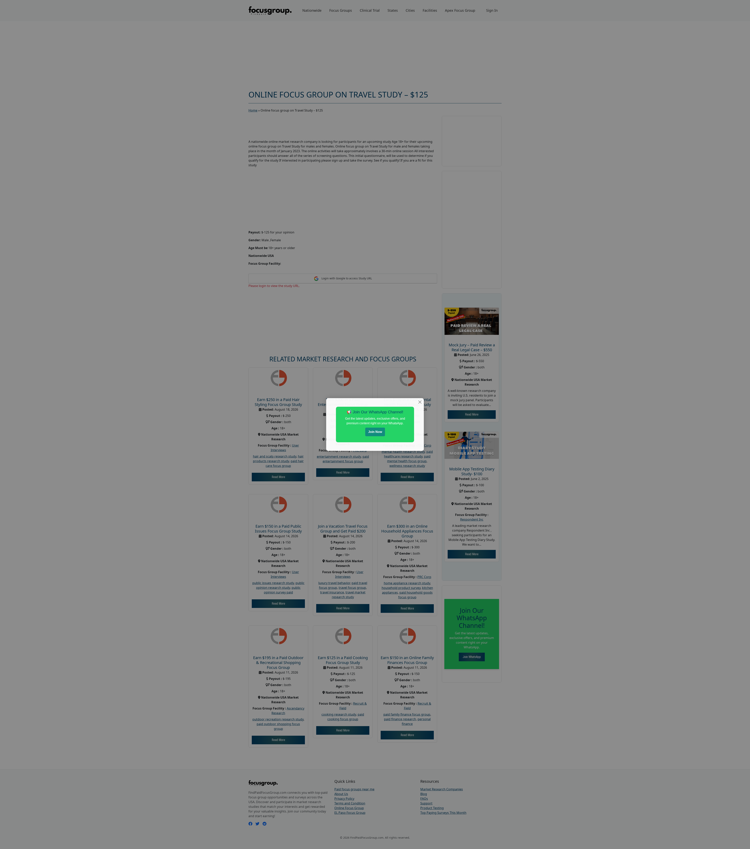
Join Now (375, 431)
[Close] (420, 402)
